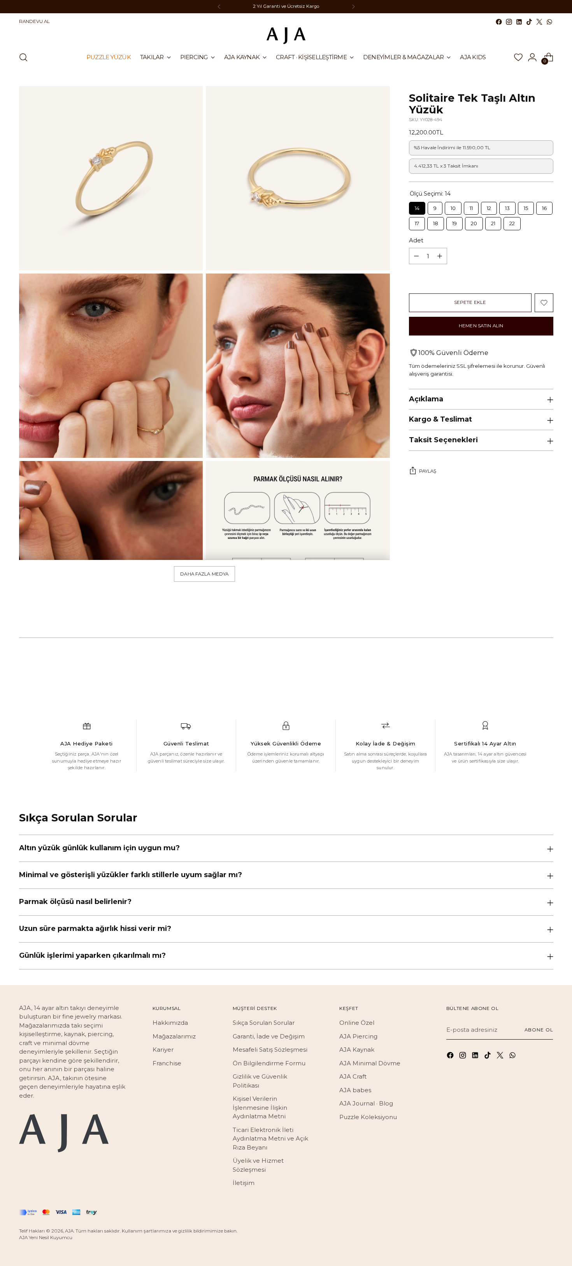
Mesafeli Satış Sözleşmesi (270, 1049)
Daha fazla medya (204, 574)
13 (507, 206)
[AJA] (286, 35)
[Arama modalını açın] (23, 57)
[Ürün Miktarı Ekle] (440, 256)
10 (453, 206)
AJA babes (355, 1090)
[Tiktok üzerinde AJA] (529, 21)
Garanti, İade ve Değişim (269, 1036)
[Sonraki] (353, 6)
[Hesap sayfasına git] (532, 57)
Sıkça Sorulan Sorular (264, 1022)
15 (525, 206)
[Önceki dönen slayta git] (528, 667)
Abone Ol (539, 1030)
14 (417, 206)
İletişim (243, 1183)
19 (454, 221)
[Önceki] (219, 6)
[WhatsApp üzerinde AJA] (549, 21)
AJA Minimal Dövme (369, 1063)
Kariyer (163, 1049)
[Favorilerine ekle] (544, 302)
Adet (416, 240)
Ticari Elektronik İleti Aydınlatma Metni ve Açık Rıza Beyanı (270, 1138)
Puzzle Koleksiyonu (368, 1117)
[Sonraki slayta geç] (546, 667)
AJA (69, 1231)
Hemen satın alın (481, 325)
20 (473, 221)
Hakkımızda (170, 1022)
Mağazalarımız (174, 1036)
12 (488, 206)
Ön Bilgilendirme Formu (269, 1063)
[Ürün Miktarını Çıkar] (416, 256)
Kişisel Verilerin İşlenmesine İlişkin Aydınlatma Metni (260, 1107)
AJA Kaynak (356, 1049)
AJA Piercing (358, 1036)
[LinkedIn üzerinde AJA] (519, 21)
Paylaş (428, 471)
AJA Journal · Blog (366, 1103)
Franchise (167, 1063)
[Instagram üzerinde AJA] (508, 21)
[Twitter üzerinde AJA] (539, 21)
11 (471, 206)
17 (417, 221)
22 (512, 221)
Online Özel (356, 1022)
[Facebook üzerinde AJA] (498, 21)
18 (435, 221)
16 (544, 206)
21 (493, 221)
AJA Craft (353, 1076)
